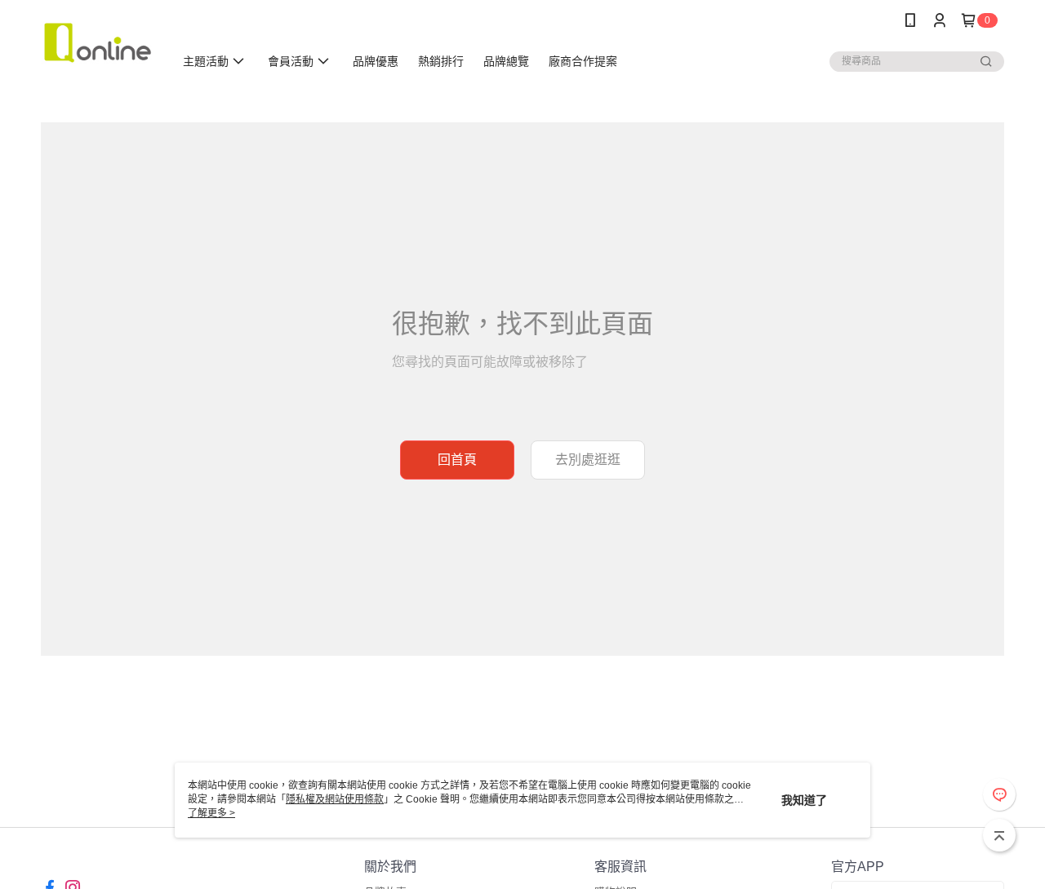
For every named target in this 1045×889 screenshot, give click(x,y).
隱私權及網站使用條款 (335, 799)
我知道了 (804, 800)
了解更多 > (211, 813)
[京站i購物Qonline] (97, 42)
